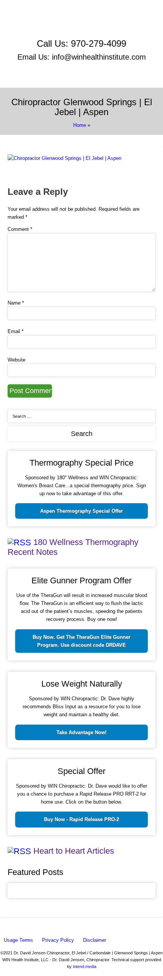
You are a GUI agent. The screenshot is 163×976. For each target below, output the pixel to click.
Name (16, 303)
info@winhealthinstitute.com (99, 57)
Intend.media (84, 966)
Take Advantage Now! (81, 732)
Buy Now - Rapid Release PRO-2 (81, 819)
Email (16, 331)
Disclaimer (94, 940)
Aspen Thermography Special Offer (81, 511)
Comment (20, 229)
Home (79, 125)
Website (16, 360)
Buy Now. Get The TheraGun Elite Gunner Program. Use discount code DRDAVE (81, 641)
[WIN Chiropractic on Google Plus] (50, 32)
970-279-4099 (98, 43)
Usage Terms (18, 940)
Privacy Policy (58, 940)
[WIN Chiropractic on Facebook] (48, 23)
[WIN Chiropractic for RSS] (122, 32)
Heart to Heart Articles (73, 851)
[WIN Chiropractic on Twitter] (119, 23)
